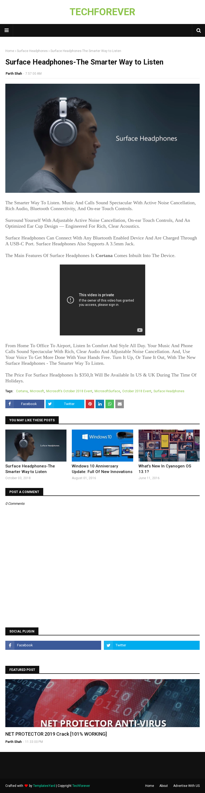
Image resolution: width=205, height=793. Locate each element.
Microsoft (37, 391)
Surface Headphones (32, 51)
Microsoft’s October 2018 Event (69, 391)
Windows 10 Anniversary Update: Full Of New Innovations (102, 469)
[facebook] (53, 645)
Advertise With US (186, 786)
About (163, 786)
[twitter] (152, 645)
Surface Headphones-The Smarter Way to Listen (30, 469)
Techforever (81, 786)
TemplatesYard (44, 786)
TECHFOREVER (102, 12)
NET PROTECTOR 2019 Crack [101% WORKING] (56, 734)
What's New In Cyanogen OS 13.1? (165, 469)
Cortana (22, 391)
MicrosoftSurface (107, 391)
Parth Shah (14, 73)
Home (9, 51)
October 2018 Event (136, 391)
